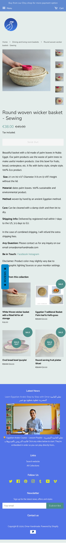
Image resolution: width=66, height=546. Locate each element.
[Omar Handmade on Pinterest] (25, 482)
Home (5, 42)
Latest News (33, 390)
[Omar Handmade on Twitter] (10, 482)
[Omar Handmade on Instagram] (33, 482)
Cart (61, 8)
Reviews (5, 276)
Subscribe (55, 505)
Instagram (34, 254)
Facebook (22, 254)
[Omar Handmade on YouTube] (48, 482)
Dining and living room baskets (25, 42)
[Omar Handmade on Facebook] (18, 482)
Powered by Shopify (49, 526)
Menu (9, 8)
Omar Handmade (32, 526)
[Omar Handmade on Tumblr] (40, 482)
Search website (33, 461)
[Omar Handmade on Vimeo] (55, 482)
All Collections (33, 465)
